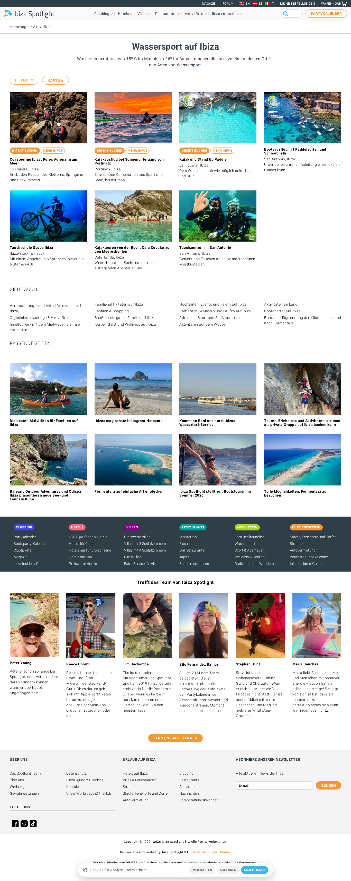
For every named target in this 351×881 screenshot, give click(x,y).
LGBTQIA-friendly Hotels (88, 537)
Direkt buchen (25, 150)
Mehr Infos (52, 150)
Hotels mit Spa (80, 557)
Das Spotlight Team (25, 773)
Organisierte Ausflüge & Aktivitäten (40, 318)
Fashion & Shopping (112, 311)
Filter (21, 80)
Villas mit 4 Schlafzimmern (145, 550)
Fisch (183, 544)
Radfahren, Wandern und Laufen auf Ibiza (215, 311)
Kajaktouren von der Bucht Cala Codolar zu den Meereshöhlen (132, 249)
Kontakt (72, 787)
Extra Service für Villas (141, 564)
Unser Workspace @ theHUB (89, 793)
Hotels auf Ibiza (135, 773)
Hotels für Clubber (83, 544)
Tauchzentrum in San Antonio (205, 247)
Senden (328, 785)
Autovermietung (303, 550)
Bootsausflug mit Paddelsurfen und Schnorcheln (295, 151)
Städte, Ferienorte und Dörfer (313, 537)
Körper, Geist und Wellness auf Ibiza (125, 324)
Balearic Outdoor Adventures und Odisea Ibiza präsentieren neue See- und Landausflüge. (45, 495)
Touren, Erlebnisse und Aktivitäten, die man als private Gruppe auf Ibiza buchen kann (302, 423)
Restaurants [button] (166, 14)
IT (272, 3)
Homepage (19, 27)
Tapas (184, 557)
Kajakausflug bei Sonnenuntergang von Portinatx (129, 161)
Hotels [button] (123, 14)
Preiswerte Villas (137, 537)
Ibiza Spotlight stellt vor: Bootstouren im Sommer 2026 (215, 493)
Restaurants (189, 780)
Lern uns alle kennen (175, 738)
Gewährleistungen (24, 793)
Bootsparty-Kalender (30, 544)
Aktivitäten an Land (281, 304)
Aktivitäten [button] (194, 14)
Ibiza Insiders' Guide (29, 564)
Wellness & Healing (250, 557)
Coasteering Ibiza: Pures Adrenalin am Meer (43, 161)
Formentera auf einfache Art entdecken (129, 491)
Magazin (209, 3)
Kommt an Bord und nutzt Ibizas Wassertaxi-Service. (207, 423)
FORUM (228, 3)
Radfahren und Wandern (254, 564)
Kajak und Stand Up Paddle (203, 159)
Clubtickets (22, 550)
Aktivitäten (42, 27)
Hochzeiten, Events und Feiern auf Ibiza (213, 304)
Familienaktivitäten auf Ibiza (119, 304)
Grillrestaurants (191, 550)
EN (248, 3)
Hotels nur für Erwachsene (90, 550)
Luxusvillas (133, 557)
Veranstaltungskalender (309, 557)
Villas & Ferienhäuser (139, 780)
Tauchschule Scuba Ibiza (31, 247)
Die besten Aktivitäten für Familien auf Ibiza (44, 423)
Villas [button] (142, 14)
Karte (54, 80)
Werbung (17, 787)
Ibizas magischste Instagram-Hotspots (128, 421)
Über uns (17, 780)
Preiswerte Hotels (83, 564)
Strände (296, 544)
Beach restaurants (194, 564)
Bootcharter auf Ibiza (282, 311)
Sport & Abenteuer (249, 550)
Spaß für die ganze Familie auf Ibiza (125, 318)
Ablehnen (228, 870)
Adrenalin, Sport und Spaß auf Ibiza (209, 318)
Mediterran (188, 537)
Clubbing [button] (101, 14)
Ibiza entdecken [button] (225, 14)
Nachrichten (189, 793)
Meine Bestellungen (297, 3)
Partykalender (25, 537)
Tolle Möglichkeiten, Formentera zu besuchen (295, 493)
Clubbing (186, 773)
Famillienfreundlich (250, 537)
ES (261, 3)
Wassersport (245, 544)
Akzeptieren (255, 870)
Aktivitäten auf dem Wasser (203, 324)
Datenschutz (76, 773)
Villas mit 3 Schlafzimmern (145, 544)
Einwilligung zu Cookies (84, 780)
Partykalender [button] (326, 14)
